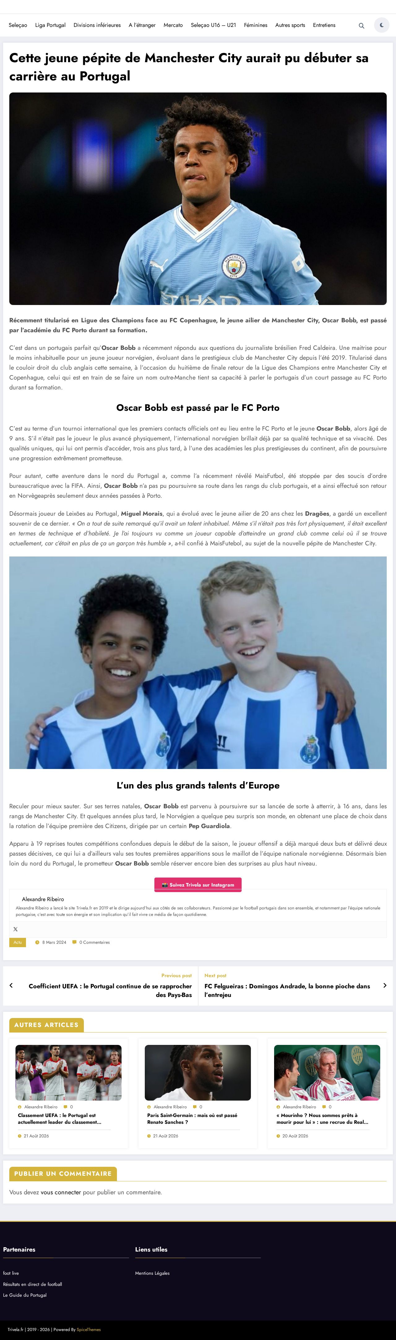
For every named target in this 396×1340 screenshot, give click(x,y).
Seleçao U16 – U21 (213, 25)
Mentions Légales (152, 1273)
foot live (11, 1273)
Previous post (176, 975)
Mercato (173, 25)
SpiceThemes (89, 1329)
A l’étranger (142, 25)
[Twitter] (15, 929)
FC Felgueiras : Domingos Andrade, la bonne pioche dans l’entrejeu (287, 990)
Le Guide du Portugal (24, 1295)
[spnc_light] (382, 25)
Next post (215, 975)
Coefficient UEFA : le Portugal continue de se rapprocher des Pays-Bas (110, 990)
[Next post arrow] (385, 986)
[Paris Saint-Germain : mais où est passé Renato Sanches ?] (198, 1073)
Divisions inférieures (97, 25)
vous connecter (61, 1192)
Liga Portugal (50, 25)
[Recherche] (361, 26)
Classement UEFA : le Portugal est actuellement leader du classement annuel (57, 1119)
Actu (18, 942)
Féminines (255, 25)
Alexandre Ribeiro (41, 1107)
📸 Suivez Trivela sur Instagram (198, 884)
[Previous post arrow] (11, 986)
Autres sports (290, 25)
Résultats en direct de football (32, 1284)
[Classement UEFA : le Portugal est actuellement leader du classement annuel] (68, 1073)
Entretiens (324, 25)
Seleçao (18, 25)
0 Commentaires (95, 942)
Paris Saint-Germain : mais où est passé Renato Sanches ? (192, 1119)
